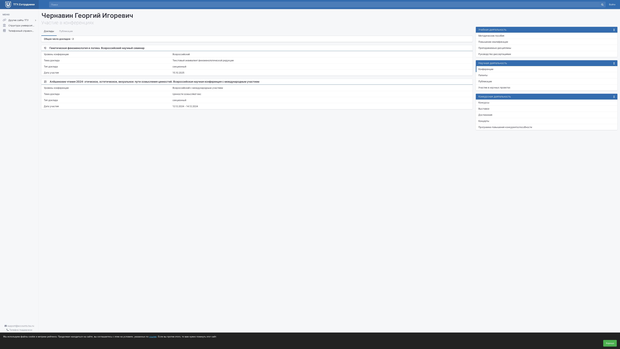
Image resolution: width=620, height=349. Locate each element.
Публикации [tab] (66, 31)
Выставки (483, 108)
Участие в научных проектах (494, 87)
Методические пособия (491, 35)
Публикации (485, 81)
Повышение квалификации (493, 41)
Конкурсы (483, 102)
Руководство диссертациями (494, 54)
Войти (612, 4)
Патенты (483, 75)
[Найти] (602, 4)
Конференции (485, 69)
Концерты (483, 121)
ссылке (153, 336)
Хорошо (610, 343)
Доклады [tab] (49, 31)
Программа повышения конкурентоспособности (505, 127)
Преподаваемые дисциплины (494, 48)
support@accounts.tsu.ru (20, 325)
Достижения (485, 114)
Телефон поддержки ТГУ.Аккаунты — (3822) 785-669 (19, 331)
